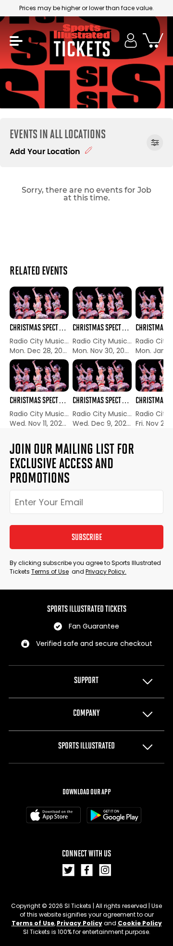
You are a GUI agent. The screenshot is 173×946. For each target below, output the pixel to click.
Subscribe (87, 537)
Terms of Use (50, 571)
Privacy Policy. (106, 571)
